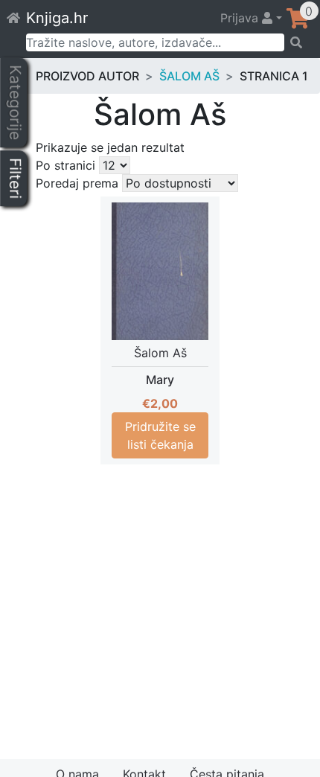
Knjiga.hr (57, 18)
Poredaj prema (77, 183)
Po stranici (65, 165)
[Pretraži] (297, 42)
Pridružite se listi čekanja (160, 435)
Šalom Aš (189, 75)
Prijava (241, 17)
